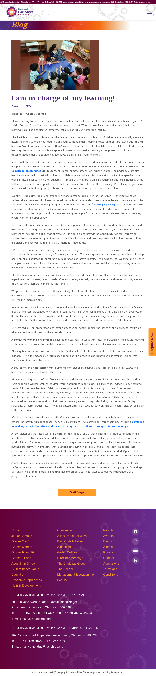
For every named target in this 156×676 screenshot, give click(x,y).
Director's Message (70, 558)
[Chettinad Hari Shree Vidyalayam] (20, 12)
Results (108, 530)
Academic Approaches (26, 580)
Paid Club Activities (70, 541)
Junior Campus (21, 535)
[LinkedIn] (135, 560)
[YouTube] (135, 551)
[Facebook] (135, 531)
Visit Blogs (77, 492)
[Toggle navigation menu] (149, 12)
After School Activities (72, 535)
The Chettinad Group (71, 563)
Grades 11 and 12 (23, 558)
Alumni (108, 547)
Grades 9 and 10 (22, 552)
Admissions (111, 563)
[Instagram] (135, 541)
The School (65, 569)
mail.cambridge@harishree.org (42, 646)
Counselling (65, 530)
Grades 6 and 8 (21, 547)
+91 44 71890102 (54, 613)
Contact (108, 558)
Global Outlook (67, 552)
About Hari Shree (23, 563)
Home (15, 530)
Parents (108, 552)
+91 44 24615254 (80, 613)
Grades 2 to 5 (20, 541)
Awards (108, 535)
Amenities (64, 547)
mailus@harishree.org (37, 618)
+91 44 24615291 (55, 641)
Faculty (62, 580)
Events (108, 541)
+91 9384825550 (28, 613)
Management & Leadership (75, 574)
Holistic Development (25, 585)
